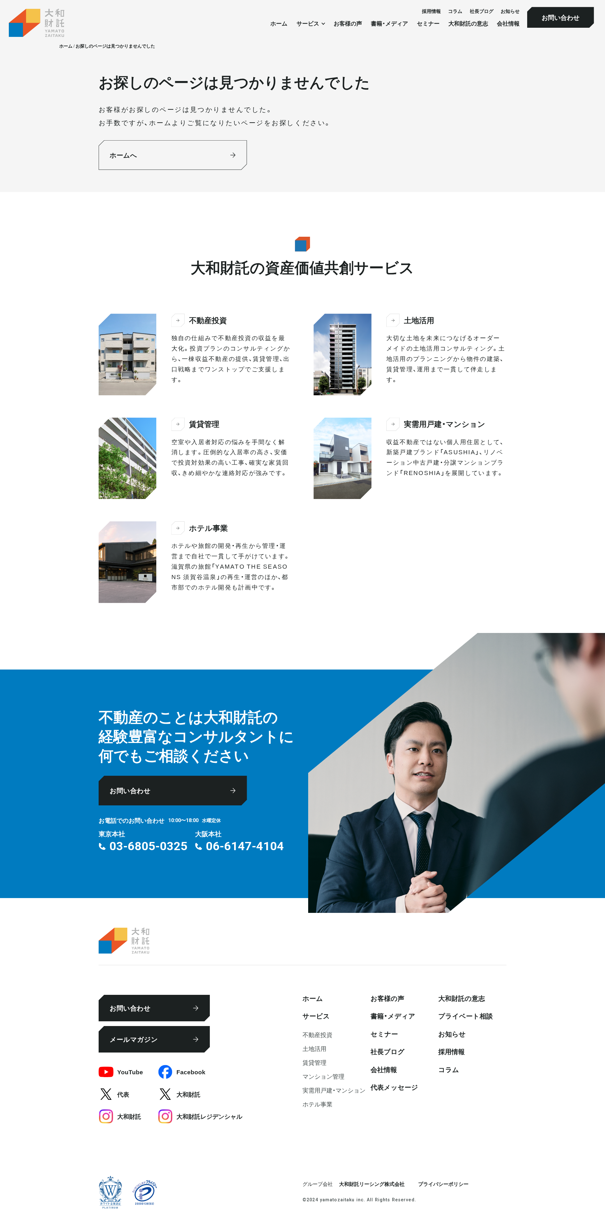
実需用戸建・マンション (334, 1090)
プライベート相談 (465, 1016)
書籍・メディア (389, 23)
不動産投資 (317, 1034)
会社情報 (508, 23)
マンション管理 (323, 1076)
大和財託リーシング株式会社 (372, 1183)
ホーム (278, 23)
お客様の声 (348, 23)
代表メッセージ (394, 1087)
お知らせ (510, 11)
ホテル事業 (317, 1103)
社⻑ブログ (481, 11)
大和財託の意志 (468, 23)
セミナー (428, 23)
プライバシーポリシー (443, 1183)
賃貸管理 (314, 1062)
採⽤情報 (431, 11)
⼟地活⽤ (314, 1048)
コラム (455, 11)
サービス (316, 1016)
